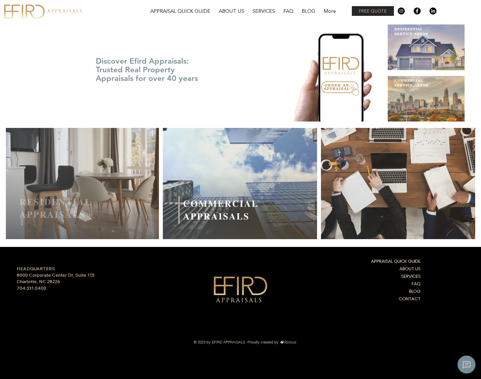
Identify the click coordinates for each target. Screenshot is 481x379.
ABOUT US (410, 269)
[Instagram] (401, 11)
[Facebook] (417, 11)
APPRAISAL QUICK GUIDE (401, 261)
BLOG (415, 291)
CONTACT (410, 299)
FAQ (416, 284)
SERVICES (411, 276)
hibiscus (289, 342)
